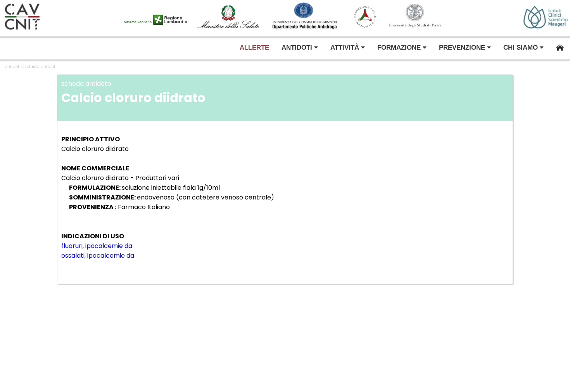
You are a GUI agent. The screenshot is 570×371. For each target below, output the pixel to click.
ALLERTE (254, 47)
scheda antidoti (40, 66)
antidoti (13, 66)
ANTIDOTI (298, 47)
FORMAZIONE (400, 47)
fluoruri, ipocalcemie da (96, 245)
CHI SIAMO (521, 47)
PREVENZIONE (463, 47)
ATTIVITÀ (345, 47)
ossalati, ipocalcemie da (97, 255)
